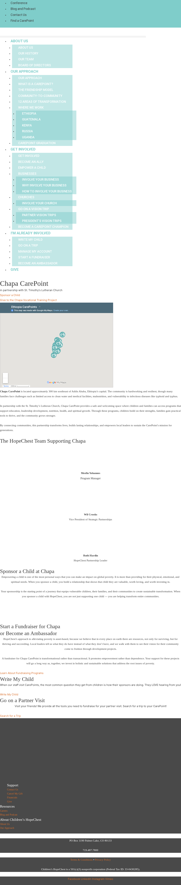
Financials (12, 797)
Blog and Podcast (23, 9)
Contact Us (19, 15)
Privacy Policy (103, 859)
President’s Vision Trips (42, 221)
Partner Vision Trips (39, 215)
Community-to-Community (40, 96)
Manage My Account (35, 251)
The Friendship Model (35, 90)
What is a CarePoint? (35, 84)
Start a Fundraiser (34, 257)
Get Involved (23, 149)
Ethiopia (29, 113)
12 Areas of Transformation (42, 101)
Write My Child (30, 239)
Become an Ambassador (37, 263)
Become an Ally (31, 162)
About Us (19, 41)
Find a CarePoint (22, 20)
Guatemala (31, 119)
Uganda (28, 137)
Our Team (26, 59)
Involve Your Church (39, 203)
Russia (27, 131)
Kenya (27, 125)
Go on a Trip (28, 245)
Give (15, 269)
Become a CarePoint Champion (43, 227)
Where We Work (31, 107)
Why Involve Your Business (44, 185)
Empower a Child (32, 167)
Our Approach (24, 71)
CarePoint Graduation (37, 143)
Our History (28, 53)
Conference (19, 3)
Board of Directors (34, 65)
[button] (73, 37)
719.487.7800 (90, 850)
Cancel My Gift (15, 793)
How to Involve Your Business (47, 191)
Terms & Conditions (81, 859)
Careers (3, 810)
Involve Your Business (40, 179)
